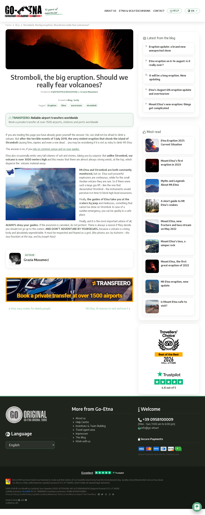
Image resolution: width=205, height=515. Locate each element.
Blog (17, 25)
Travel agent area (85, 429)
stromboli (92, 105)
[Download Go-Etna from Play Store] (113, 494)
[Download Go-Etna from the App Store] (110, 494)
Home (9, 25)
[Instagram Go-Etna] (106, 494)
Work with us (83, 441)
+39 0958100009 (158, 419)
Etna (63, 105)
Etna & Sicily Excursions (134, 10)
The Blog (81, 437)
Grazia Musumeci (89, 92)
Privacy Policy (12, 494)
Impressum (82, 433)
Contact (159, 10)
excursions (76, 105)
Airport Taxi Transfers (85, 494)
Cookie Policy (25, 494)
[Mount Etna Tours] (23, 10)
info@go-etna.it (150, 427)
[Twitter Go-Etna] (102, 494)
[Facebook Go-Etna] (99, 494)
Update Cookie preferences (44, 494)
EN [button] (192, 10)
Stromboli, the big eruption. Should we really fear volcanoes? (69, 81)
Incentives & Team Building (91, 426)
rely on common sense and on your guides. (56, 149)
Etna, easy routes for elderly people (30, 308)
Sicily (76, 100)
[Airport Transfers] (69, 289)
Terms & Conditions (66, 494)
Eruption (52, 105)
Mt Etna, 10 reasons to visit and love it (107, 308)
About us (110, 10)
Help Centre (82, 422)
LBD (16, 503)
